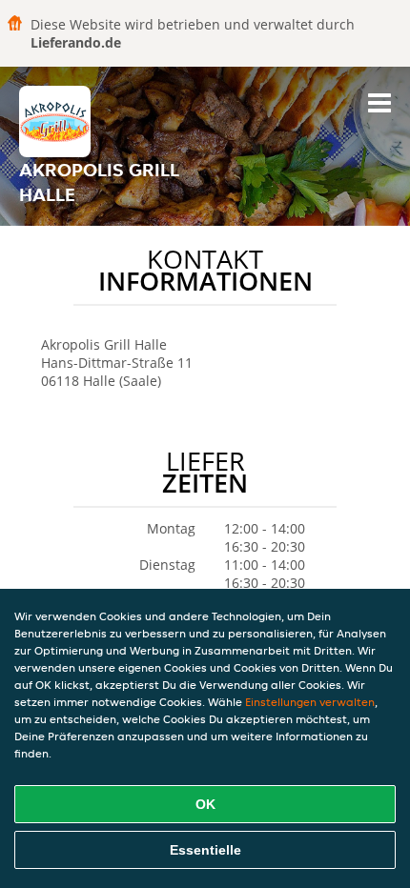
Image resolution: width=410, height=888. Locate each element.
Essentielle (205, 850)
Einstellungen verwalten (310, 702)
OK (205, 804)
